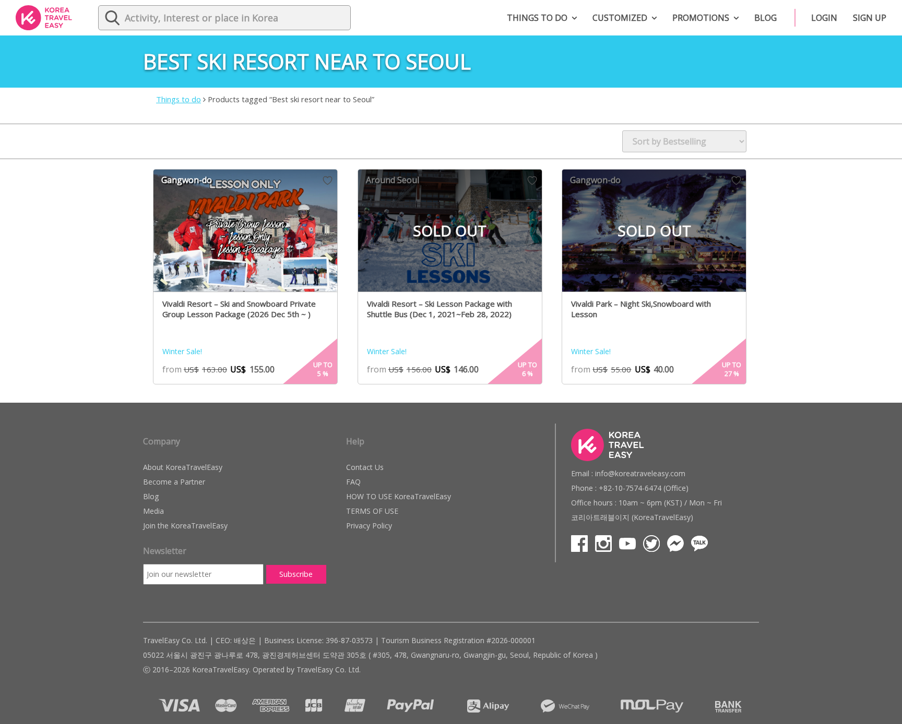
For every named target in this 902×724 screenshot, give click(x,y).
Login (824, 17)
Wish (327, 180)
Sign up (869, 17)
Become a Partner (174, 482)
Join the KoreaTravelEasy (185, 525)
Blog (765, 17)
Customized (619, 17)
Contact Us (365, 467)
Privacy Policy (369, 525)
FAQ (353, 482)
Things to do (537, 17)
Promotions (700, 17)
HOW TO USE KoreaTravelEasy (398, 496)
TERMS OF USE (372, 511)
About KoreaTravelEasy (182, 467)
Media (153, 511)
